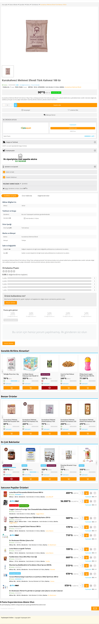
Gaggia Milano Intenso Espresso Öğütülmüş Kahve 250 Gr (29, 517)
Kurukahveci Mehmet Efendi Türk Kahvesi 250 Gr (68, 421)
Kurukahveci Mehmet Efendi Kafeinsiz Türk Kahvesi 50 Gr (48, 421)
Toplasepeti (8, 383)
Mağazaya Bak (73, 128)
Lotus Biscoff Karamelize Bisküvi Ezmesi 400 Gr (26, 492)
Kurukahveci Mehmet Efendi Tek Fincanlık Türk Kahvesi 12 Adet (11, 421)
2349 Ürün (73, 131)
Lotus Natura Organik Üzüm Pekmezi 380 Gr (25, 526)
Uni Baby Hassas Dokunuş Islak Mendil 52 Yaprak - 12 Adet (30, 375)
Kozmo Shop (27, 475)
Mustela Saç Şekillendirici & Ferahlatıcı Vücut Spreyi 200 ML (30, 565)
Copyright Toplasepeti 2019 (22, 617)
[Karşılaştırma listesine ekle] (91, 493)
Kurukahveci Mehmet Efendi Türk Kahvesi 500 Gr (87, 421)
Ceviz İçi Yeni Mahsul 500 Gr (67, 375)
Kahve (28, 4)
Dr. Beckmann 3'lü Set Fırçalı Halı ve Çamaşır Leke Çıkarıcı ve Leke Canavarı (36, 591)
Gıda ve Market (13, 4)
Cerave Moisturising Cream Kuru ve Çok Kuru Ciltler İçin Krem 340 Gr (33, 577)
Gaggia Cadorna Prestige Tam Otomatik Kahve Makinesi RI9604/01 (33, 509)
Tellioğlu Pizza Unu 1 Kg (11, 374)
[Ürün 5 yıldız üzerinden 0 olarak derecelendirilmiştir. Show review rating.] (35, 381)
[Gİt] (95, 608)
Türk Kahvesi (35, 4)
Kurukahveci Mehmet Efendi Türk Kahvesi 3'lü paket (30, 421)
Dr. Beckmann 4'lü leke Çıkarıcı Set (21, 540)
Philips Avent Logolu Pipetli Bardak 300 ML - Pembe (87, 375)
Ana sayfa (4, 4)
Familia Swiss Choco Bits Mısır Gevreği (23, 557)
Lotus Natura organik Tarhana (20, 548)
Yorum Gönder (35, 85)
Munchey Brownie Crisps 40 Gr (68, 466)
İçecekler (22, 4)
